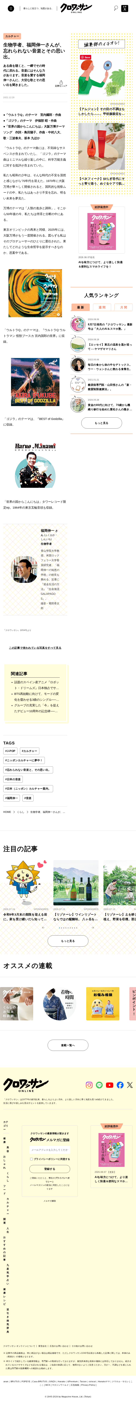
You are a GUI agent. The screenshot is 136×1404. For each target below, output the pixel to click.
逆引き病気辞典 (8, 1320)
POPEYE (26, 1381)
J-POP (10, 751)
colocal (92, 1381)
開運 (4, 1221)
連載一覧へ (68, 1045)
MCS (47, 1385)
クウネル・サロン (120, 1381)
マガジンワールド (60, 1385)
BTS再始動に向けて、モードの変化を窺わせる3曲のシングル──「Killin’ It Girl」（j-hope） (36, 697)
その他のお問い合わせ (82, 1346)
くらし (8, 1177)
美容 (8, 1149)
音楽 (28, 798)
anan (5, 1381)
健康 (4, 1140)
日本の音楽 (13, 779)
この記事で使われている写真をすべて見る (35, 647)
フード (4, 1190)
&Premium (73, 1381)
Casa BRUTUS (39, 1381)
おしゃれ (4, 1162)
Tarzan (83, 1381)
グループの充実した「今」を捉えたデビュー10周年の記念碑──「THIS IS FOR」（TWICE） (36, 709)
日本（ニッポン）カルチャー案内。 (28, 788)
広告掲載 (75, 1385)
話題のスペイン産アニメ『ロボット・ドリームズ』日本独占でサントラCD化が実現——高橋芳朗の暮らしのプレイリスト (36, 686)
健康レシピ (4, 1296)
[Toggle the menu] (11, 8)
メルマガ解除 (49, 1201)
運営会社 (42, 1346)
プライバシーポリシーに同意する (52, 1159)
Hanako (62, 1381)
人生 (8, 1230)
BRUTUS (15, 1381)
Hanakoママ (104, 1381)
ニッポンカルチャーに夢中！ (24, 760)
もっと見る (101, 423)
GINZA (52, 1381)
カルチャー (12, 36)
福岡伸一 (11, 798)
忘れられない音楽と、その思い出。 (28, 769)
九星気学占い (8, 1274)
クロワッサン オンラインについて (19, 1346)
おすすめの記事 (4, 1248)
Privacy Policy (88, 1385)
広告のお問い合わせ (59, 1346)
